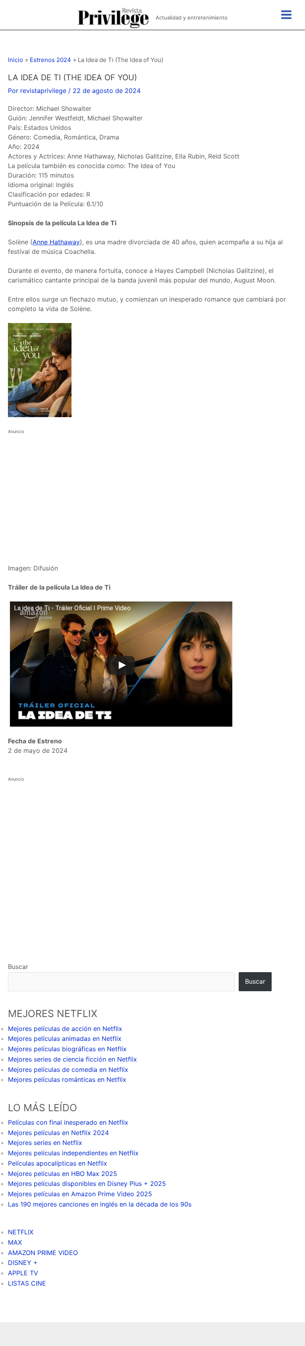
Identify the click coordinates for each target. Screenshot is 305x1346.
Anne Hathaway (56, 242)
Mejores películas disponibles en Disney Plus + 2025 (87, 1183)
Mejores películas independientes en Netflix (73, 1153)
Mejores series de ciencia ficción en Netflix (72, 1059)
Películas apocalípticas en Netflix (57, 1163)
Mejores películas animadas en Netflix (65, 1038)
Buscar (18, 967)
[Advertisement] (152, 491)
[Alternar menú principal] (286, 14)
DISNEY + (23, 1263)
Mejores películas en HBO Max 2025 (62, 1174)
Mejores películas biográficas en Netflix (67, 1049)
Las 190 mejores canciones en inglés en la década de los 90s (99, 1204)
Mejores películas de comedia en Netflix (68, 1069)
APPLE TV (23, 1273)
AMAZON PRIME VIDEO (43, 1253)
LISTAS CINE (27, 1283)
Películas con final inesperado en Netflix (68, 1122)
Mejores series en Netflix (45, 1143)
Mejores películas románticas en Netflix (67, 1079)
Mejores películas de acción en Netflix (65, 1029)
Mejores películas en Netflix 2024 (58, 1133)
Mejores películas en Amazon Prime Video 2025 (80, 1194)
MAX (15, 1242)
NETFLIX (20, 1232)
